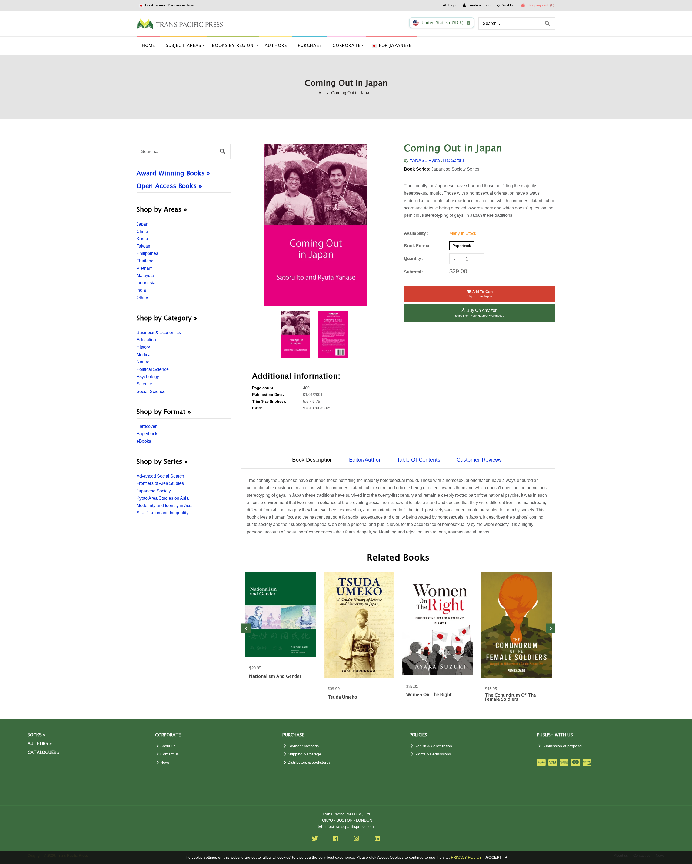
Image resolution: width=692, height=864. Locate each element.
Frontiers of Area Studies (160, 483)
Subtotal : (414, 272)
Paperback (147, 433)
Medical (144, 354)
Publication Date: (268, 395)
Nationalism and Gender (275, 677)
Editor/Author (365, 460)
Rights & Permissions (433, 754)
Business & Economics (159, 332)
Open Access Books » (169, 186)
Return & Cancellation (433, 746)
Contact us (169, 754)
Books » (36, 735)
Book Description (312, 460)
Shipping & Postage (304, 754)
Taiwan (143, 246)
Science (144, 384)
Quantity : (414, 258)
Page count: (263, 388)
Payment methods (303, 746)
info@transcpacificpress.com (349, 827)
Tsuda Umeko (342, 697)
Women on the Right (429, 695)
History (143, 347)
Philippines (147, 253)
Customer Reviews (479, 460)
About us (167, 746)
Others (143, 297)
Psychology (148, 376)
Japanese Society (154, 491)
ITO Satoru (453, 160)
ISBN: (257, 408)
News (165, 762)
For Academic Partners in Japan (170, 5)
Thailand (145, 261)
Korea (142, 238)
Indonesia (146, 283)
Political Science (153, 369)
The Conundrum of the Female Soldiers (510, 697)
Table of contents (418, 460)
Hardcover (147, 426)
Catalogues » (43, 753)
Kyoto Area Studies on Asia (163, 498)
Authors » (40, 744)
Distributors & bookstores (309, 762)
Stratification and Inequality (162, 513)
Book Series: (417, 169)
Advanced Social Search (160, 476)
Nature (143, 362)
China (142, 231)
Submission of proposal (562, 746)
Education (146, 340)
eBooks (144, 441)
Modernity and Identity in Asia (165, 505)
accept (496, 857)
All (321, 93)
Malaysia (145, 275)
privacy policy (466, 857)
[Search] (547, 23)
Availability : (416, 233)
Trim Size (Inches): (269, 401)
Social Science (151, 391)
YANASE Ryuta (425, 160)
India (141, 290)
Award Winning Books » (173, 173)
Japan (142, 224)
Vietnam (144, 268)
